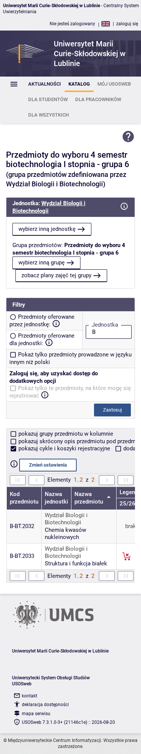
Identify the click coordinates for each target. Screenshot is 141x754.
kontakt (29, 696)
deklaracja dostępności (45, 704)
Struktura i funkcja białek (76, 563)
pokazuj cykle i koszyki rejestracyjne (64, 448)
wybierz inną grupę (41, 262)
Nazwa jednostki (56, 498)
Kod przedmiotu (24, 498)
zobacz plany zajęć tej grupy (56, 275)
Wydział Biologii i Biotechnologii (66, 519)
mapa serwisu (36, 713)
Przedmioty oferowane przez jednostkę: (41, 320)
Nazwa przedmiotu (89, 498)
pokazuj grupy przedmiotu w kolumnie (65, 433)
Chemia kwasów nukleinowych (65, 534)
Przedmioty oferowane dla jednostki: (41, 339)
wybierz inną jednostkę (47, 229)
